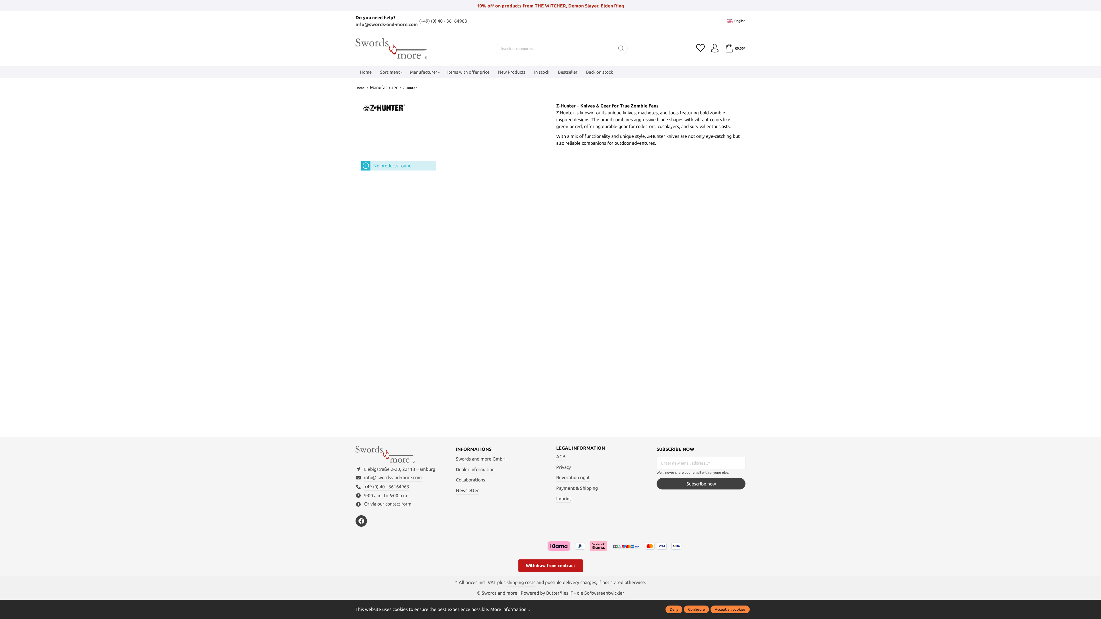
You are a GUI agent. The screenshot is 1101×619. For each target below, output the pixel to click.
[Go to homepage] (391, 48)
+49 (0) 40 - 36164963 (386, 486)
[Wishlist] (700, 48)
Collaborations (470, 479)
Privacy (563, 467)
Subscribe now (701, 483)
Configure (696, 609)
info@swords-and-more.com (387, 24)
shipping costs (521, 582)
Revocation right (573, 477)
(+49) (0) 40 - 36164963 (443, 20)
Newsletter (467, 490)
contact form (398, 503)
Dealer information (475, 469)
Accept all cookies (730, 609)
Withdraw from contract (550, 565)
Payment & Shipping (577, 488)
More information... (510, 609)
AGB (560, 456)
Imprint (563, 498)
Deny (674, 609)
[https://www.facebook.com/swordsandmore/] (361, 521)
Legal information (580, 448)
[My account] (714, 48)
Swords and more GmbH (480, 458)
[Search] (621, 48)
